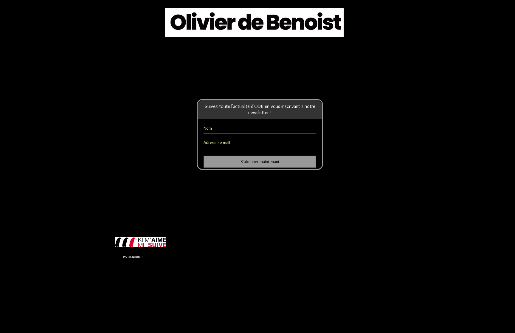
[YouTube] (270, 62)
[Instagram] (294, 62)
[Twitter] (246, 62)
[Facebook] (222, 62)
